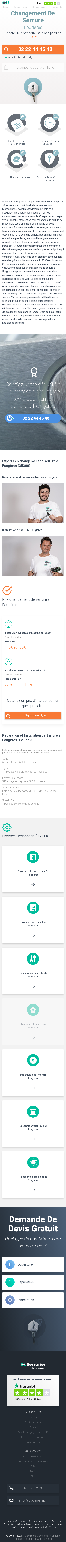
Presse (33, 1427)
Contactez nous (33, 1422)
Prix (33, 1466)
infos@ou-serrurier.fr (33, 1500)
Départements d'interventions (33, 1461)
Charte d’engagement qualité (33, 1432)
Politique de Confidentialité (38, 1538)
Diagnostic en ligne (35, 715)
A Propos (33, 1417)
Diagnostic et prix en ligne (35, 67)
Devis (33, 1471)
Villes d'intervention (33, 1456)
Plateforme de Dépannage (33, 1437)
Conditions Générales (36, 1535)
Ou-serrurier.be (33, 1442)
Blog (33, 1476)
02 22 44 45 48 (35, 49)
